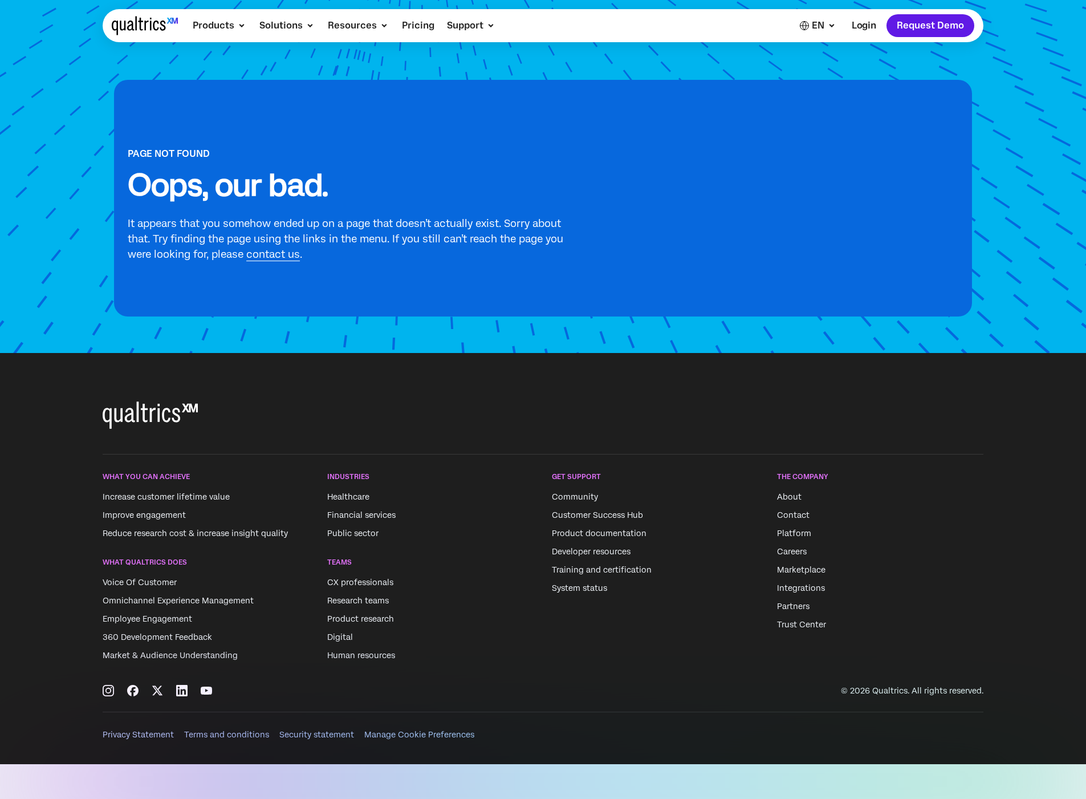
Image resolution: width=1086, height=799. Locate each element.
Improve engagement (144, 515)
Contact (793, 515)
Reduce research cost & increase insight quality (195, 533)
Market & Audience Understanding (170, 655)
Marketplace (801, 569)
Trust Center (801, 624)
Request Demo (930, 25)
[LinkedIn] (182, 690)
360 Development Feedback (157, 637)
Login (864, 25)
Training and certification (602, 569)
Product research (360, 619)
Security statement (316, 734)
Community (575, 496)
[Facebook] (133, 690)
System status (579, 588)
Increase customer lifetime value (166, 496)
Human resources (361, 655)
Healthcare (348, 496)
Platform (794, 533)
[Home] (145, 25)
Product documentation (599, 533)
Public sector (353, 533)
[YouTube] (206, 690)
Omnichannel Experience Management (178, 601)
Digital (340, 637)
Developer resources (591, 551)
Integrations (801, 588)
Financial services (361, 515)
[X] (157, 690)
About (789, 496)
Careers (792, 551)
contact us (273, 254)
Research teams (358, 601)
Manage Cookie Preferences (419, 734)
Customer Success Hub (597, 515)
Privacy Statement (138, 734)
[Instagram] (108, 690)
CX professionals (360, 582)
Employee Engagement (147, 619)
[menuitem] (220, 25)
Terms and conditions (226, 734)
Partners (793, 606)
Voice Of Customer (140, 582)
